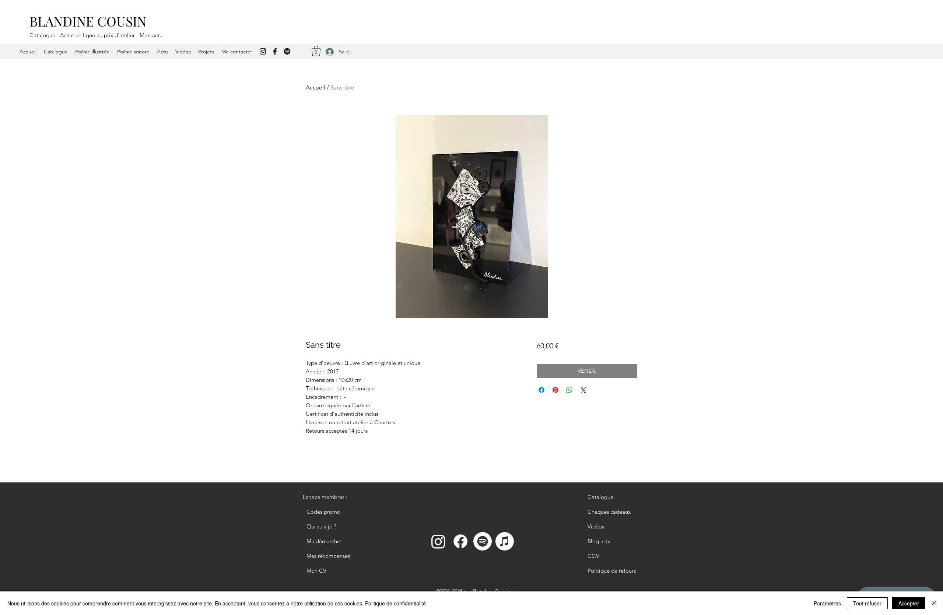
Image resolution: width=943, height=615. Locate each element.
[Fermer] (934, 603)
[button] (316, 51)
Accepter (908, 603)
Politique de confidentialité (395, 603)
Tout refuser (867, 603)
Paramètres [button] (827, 603)
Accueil (315, 87)
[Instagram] (263, 51)
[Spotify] (287, 51)
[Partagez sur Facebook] (541, 390)
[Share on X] (583, 390)
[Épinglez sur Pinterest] (555, 390)
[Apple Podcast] (504, 541)
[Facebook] (275, 51)
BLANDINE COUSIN (87, 21)
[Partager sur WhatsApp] (569, 390)
